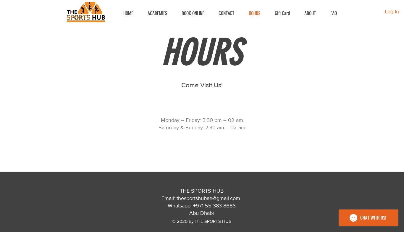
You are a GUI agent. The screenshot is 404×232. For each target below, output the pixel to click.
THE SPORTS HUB (202, 191)
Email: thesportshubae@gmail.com (200, 198)
